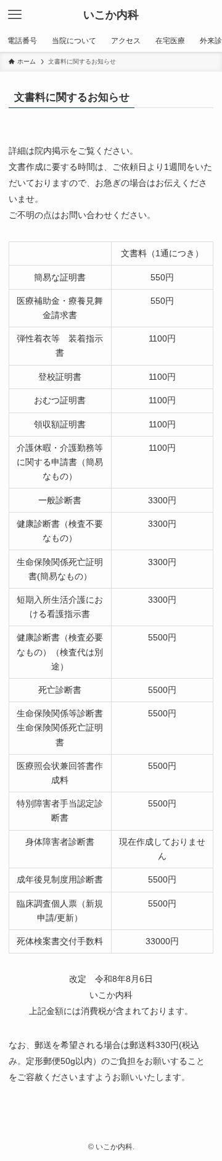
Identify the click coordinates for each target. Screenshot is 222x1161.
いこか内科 (111, 14)
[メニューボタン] (15, 15)
